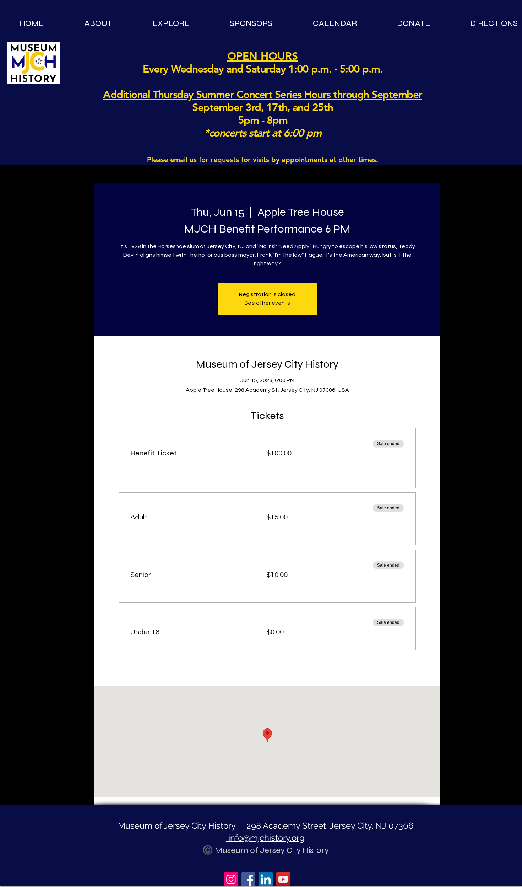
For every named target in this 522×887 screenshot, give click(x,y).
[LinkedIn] (266, 879)
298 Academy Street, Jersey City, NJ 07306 (328, 826)
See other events (267, 303)
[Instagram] (231, 879)
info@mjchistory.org (265, 838)
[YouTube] (283, 879)
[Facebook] (248, 879)
